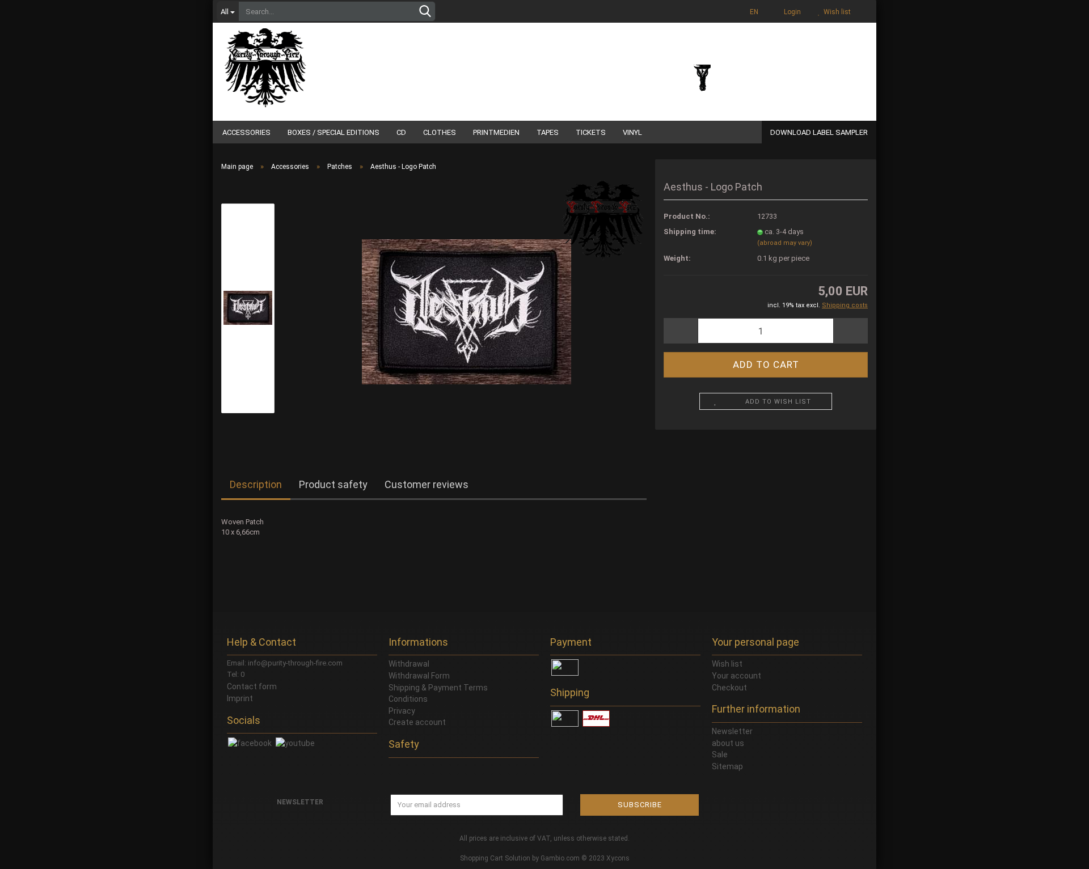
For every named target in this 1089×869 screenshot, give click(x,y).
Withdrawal (409, 663)
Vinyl (632, 132)
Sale (720, 754)
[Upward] (1058, 852)
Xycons (618, 858)
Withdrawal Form (419, 675)
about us (728, 743)
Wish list (835, 12)
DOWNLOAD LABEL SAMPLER (819, 132)
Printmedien (496, 132)
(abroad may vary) (784, 243)
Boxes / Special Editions (333, 132)
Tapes (548, 132)
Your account (736, 675)
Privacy (402, 710)
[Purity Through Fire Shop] (309, 62)
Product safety (333, 484)
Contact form (252, 686)
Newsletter (732, 731)
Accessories (246, 132)
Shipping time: (690, 231)
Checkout (729, 687)
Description (256, 484)
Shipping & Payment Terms (438, 687)
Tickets (591, 132)
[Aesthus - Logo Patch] (466, 307)
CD (401, 132)
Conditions (408, 698)
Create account (417, 722)
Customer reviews (426, 484)
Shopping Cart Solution (495, 858)
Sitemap (727, 766)
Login (790, 12)
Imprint (240, 698)
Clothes (439, 132)
